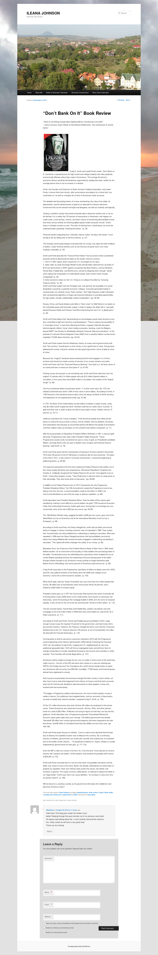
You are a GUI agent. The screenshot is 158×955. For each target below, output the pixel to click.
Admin (75, 795)
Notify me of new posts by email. (56, 932)
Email (48, 904)
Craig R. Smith (103, 792)
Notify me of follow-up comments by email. (60, 928)
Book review (93, 792)
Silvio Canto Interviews (100, 92)
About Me (38, 92)
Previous (120, 100)
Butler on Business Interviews (57, 92)
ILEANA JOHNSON (43, 13)
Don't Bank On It (55, 795)
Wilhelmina (50, 810)
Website (47, 916)
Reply (49, 831)
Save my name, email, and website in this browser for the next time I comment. (72, 923)
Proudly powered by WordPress (79, 946)
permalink (91, 795)
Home (29, 92)
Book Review (64, 792)
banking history (82, 792)
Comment (49, 858)
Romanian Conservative (80, 92)
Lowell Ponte (66, 795)
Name (48, 892)
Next (128, 100)
